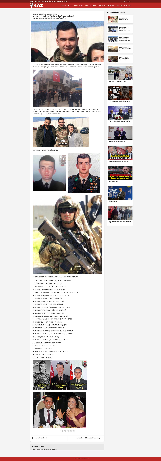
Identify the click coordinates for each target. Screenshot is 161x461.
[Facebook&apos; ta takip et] (126, 1)
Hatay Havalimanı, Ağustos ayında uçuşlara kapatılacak (124, 39)
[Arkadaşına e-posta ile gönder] (67, 431)
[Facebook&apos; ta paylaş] (61, 431)
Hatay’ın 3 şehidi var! (40, 438)
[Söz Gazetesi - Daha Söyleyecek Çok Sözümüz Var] (38, 5)
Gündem (70, 5)
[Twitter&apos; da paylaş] (64, 431)
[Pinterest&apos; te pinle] (70, 431)
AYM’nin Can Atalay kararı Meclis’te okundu (119, 101)
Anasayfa (63, 5)
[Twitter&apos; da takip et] (129, 1)
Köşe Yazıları (45, 1)
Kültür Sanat (92, 5)
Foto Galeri (120, 5)
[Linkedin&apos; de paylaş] (73, 431)
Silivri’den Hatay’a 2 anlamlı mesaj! (117, 81)
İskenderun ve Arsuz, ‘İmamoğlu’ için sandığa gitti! (120, 222)
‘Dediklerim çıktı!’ (113, 201)
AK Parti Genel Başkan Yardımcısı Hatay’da (119, 121)
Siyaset (76, 5)
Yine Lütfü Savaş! (113, 181)
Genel (34, 14)
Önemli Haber (52, 1)
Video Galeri (127, 5)
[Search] (124, 1)
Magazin (104, 5)
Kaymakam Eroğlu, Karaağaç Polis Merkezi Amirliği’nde (124, 29)
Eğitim (31, 1)
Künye (65, 1)
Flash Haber (37, 1)
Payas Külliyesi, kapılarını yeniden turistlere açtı (124, 59)
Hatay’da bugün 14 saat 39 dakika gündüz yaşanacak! (125, 49)
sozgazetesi (62, 18)
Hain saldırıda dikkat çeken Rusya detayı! (88, 438)
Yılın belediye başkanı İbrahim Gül (117, 141)
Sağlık (99, 5)
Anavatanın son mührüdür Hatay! (123, 18)
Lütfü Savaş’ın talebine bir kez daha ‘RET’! (119, 161)
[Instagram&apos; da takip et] (128, 1)
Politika (81, 5)
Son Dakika (60, 1)
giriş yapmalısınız (51, 449)
